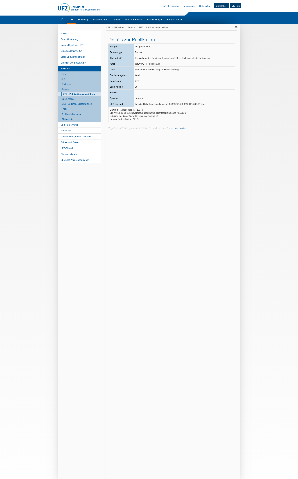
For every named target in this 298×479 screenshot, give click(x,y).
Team (64, 73)
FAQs (64, 108)
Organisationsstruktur (71, 50)
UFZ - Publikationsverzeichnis (79, 94)
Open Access (67, 98)
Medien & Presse (133, 19)
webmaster (180, 128)
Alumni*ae (66, 130)
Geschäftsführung (69, 39)
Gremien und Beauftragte (73, 62)
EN (238, 5)
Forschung (83, 19)
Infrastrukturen (100, 19)
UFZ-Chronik (67, 148)
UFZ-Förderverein (70, 124)
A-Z (63, 78)
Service (65, 89)
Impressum (189, 5)
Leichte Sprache (171, 5)
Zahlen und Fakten (70, 142)
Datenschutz (205, 5)
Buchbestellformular (71, 114)
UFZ (71, 19)
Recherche (66, 84)
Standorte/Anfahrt (69, 154)
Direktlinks (220, 5)
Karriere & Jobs (174, 19)
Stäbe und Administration (73, 56)
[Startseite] (63, 19)
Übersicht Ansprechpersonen (75, 159)
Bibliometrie (67, 119)
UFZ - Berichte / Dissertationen (76, 103)
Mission (64, 33)
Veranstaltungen (155, 19)
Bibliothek (65, 68)
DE (233, 5)
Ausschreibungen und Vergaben (76, 136)
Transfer (116, 19)
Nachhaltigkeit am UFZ (72, 45)
